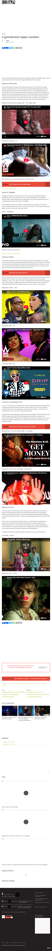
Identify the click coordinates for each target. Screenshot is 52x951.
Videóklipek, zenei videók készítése (42, 902)
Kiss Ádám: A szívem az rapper (8, 896)
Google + (13, 744)
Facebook (12, 741)
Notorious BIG (24, 683)
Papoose (34, 683)
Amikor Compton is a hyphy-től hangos (10, 806)
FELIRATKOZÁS (42, 667)
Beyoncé (5, 683)
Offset (29, 683)
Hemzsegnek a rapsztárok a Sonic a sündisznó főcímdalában (13, 694)
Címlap (3, 942)
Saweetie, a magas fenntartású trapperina (11, 253)
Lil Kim (17, 683)
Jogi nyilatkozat (13, 942)
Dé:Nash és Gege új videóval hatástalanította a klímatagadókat (38, 694)
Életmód (4, 33)
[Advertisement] (26, 65)
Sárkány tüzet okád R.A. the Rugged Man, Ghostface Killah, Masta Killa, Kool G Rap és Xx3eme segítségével (24, 864)
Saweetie (5, 685)
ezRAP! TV (7, 942)
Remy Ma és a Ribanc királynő (9, 188)
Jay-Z (13, 683)
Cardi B (9, 683)
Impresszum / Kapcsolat (21, 942)
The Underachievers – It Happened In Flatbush (30, 678)
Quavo (38, 683)
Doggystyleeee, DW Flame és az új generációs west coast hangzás (16, 835)
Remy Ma (44, 683)
